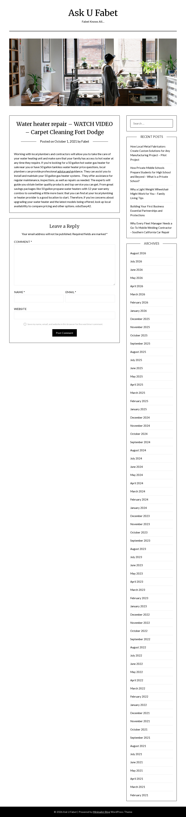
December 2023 (140, 516)
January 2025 (138, 409)
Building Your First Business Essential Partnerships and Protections (147, 211)
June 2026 (136, 269)
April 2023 (136, 581)
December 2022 (140, 614)
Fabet (85, 141)
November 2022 (140, 622)
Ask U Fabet (93, 12)
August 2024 (138, 450)
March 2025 (137, 392)
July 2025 (136, 360)
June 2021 (136, 762)
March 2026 (137, 294)
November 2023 (140, 524)
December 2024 (140, 417)
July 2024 (136, 458)
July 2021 (136, 754)
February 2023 (139, 598)
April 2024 (136, 483)
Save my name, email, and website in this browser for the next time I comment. (65, 324)
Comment (23, 241)
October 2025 (138, 335)
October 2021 (138, 729)
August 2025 (138, 351)
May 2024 (136, 474)
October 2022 (138, 630)
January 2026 (138, 310)
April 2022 (136, 680)
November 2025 (140, 327)
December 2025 (140, 318)
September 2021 (140, 737)
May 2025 (136, 376)
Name (19, 292)
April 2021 (136, 778)
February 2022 (139, 696)
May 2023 (136, 573)
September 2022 (140, 639)
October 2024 (138, 433)
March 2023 (137, 589)
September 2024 (140, 442)
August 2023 (138, 548)
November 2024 (140, 425)
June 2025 (136, 368)
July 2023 (136, 557)
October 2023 (138, 532)
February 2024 (139, 499)
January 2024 (138, 507)
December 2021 (140, 713)
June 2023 (136, 565)
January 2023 (138, 606)
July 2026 (136, 261)
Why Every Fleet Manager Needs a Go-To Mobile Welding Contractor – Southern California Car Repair (151, 228)
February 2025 (139, 401)
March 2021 (137, 786)
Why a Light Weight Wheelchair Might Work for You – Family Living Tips (149, 194)
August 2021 (138, 746)
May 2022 (136, 672)
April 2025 (136, 384)
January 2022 (138, 704)
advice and (64, 171)
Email (70, 292)
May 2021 (136, 770)
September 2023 (140, 540)
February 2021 (139, 795)
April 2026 (136, 286)
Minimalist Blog (101, 811)
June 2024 (136, 466)
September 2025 (140, 343)
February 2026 (139, 302)
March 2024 (137, 491)
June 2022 (136, 663)
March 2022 (137, 688)
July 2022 (136, 655)
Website (20, 309)
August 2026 (138, 253)
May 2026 (136, 277)
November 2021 (140, 721)
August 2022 (138, 647)
